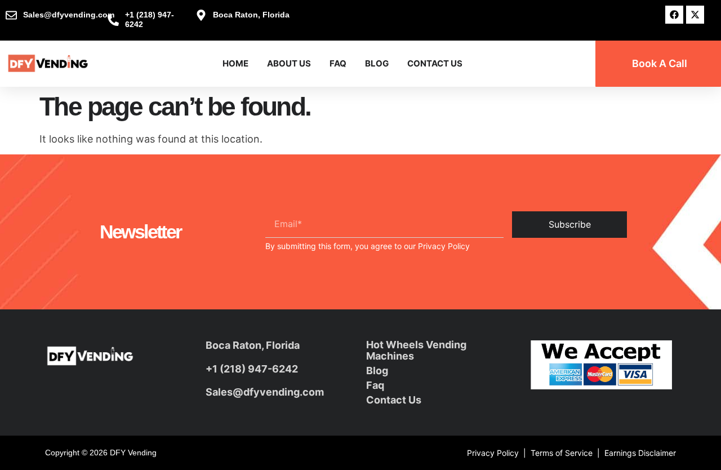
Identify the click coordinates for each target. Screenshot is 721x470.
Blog (377, 63)
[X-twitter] (695, 15)
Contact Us (434, 63)
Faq (375, 385)
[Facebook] (674, 15)
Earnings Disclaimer (640, 453)
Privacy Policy (444, 246)
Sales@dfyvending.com (265, 392)
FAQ (338, 63)
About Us (289, 63)
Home (235, 63)
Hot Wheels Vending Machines (416, 350)
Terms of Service (562, 453)
